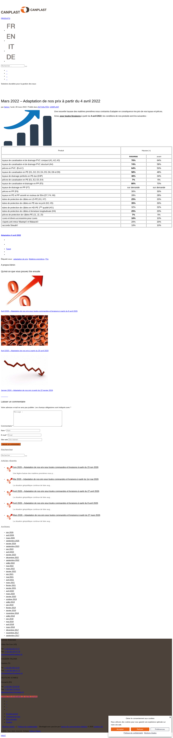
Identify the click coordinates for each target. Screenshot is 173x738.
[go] (26, 66)
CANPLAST (54, 107)
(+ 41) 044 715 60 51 (12, 689)
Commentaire (7, 426)
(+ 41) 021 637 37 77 (12, 649)
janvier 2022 (11, 571)
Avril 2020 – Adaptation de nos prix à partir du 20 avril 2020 (25, 351)
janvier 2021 (11, 588)
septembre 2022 (12, 560)
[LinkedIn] (6, 79)
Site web (4, 440)
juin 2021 (9, 574)
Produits (9, 722)
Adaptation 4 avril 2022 (11, 235)
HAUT (3, 736)
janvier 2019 (11, 610)
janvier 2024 (11, 543)
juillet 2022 (10, 563)
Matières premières (36, 259)
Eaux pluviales (11, 719)
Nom (3, 430)
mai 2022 (10, 566)
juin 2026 (9, 532)
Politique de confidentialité (133, 733)
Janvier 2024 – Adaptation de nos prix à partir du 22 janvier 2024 (27, 390)
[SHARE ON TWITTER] (1, 396)
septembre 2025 (12, 541)
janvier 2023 (11, 555)
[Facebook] (6, 70)
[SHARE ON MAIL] (7, 396)
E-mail (4, 435)
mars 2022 (10, 569)
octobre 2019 (11, 599)
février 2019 (11, 608)
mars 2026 (10, 538)
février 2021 (11, 585)
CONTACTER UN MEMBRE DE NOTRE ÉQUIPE (19, 697)
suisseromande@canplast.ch (11, 654)
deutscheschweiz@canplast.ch (12, 692)
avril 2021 (10, 580)
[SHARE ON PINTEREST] (6, 396)
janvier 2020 (11, 596)
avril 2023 (10, 552)
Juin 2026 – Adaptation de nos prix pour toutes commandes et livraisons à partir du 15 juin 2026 (55, 467)
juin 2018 (9, 619)
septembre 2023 (12, 546)
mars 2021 (10, 583)
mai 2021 (10, 577)
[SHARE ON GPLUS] (4, 396)
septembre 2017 (12, 635)
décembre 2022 (12, 557)
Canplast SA (98, 727)
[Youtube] (6, 76)
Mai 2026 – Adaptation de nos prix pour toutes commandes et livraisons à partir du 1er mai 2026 (56, 479)
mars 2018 (10, 627)
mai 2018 (10, 622)
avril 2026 (10, 535)
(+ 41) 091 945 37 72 (12, 670)
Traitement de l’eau (13, 717)
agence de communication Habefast (74, 727)
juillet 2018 (10, 616)
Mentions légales (8, 727)
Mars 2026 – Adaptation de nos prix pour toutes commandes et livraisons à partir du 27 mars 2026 (56, 515)
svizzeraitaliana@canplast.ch (12, 673)
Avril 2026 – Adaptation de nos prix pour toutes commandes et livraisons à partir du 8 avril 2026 (39, 311)
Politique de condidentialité (27, 727)
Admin (7, 107)
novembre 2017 (12, 633)
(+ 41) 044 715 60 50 (11, 687)
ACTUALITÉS (43, 107)
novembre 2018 (12, 613)
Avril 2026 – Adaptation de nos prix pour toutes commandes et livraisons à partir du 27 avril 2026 (56, 491)
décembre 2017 (12, 630)
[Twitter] (6, 73)
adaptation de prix (20, 259)
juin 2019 (9, 605)
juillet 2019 (10, 602)
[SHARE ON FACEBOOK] (3, 396)
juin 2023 (9, 549)
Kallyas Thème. (35, 731)
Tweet (8, 249)
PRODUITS (5, 18)
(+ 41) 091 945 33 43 (11, 668)
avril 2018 (10, 624)
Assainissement (12, 714)
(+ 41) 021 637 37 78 (12, 652)
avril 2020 (10, 591)
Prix (47, 259)
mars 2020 (10, 594)
